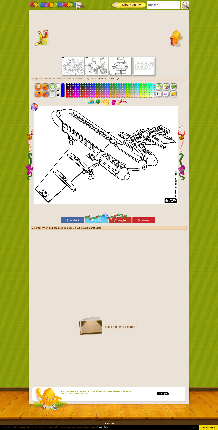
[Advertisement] (109, 32)
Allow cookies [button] (209, 427)
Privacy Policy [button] (103, 427)
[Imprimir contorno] (159, 94)
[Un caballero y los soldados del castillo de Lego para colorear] (96, 75)
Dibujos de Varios (63, 79)
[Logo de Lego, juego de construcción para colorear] (144, 75)
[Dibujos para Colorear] (57, 5)
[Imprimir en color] (166, 94)
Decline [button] (193, 427)
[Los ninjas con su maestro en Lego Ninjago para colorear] (73, 75)
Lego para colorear (123, 326)
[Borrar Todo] (166, 86)
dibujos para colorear (42, 79)
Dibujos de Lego (82, 79)
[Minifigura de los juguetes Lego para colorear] (120, 75)
